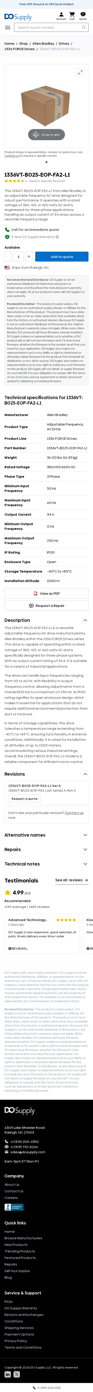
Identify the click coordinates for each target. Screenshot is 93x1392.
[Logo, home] (19, 16)
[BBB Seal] (46, 1207)
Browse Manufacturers (23, 1238)
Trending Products (20, 1251)
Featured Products (20, 1257)
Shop (23, 43)
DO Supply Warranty (21, 1308)
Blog (8, 1277)
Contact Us (14, 1191)
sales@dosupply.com (27, 1152)
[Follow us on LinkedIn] (8, 1374)
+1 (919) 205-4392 (24, 1141)
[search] (83, 27)
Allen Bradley (43, 43)
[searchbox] (51, 27)
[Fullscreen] (80, 72)
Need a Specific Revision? (47, 181)
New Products (16, 1244)
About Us (12, 1184)
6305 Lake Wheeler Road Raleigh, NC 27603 (25, 1130)
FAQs (9, 1301)
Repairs (11, 1264)
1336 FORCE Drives (20, 49)
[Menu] (9, 27)
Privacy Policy (16, 1340)
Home (9, 43)
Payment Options (19, 1334)
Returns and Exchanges (24, 1314)
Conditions (14, 1321)
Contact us (12, 156)
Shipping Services (19, 1327)
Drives (64, 43)
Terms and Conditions (23, 1347)
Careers (11, 1197)
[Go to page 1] (46, 162)
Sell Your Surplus (17, 1270)
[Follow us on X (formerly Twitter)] (17, 1374)
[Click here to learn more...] (57, 237)
